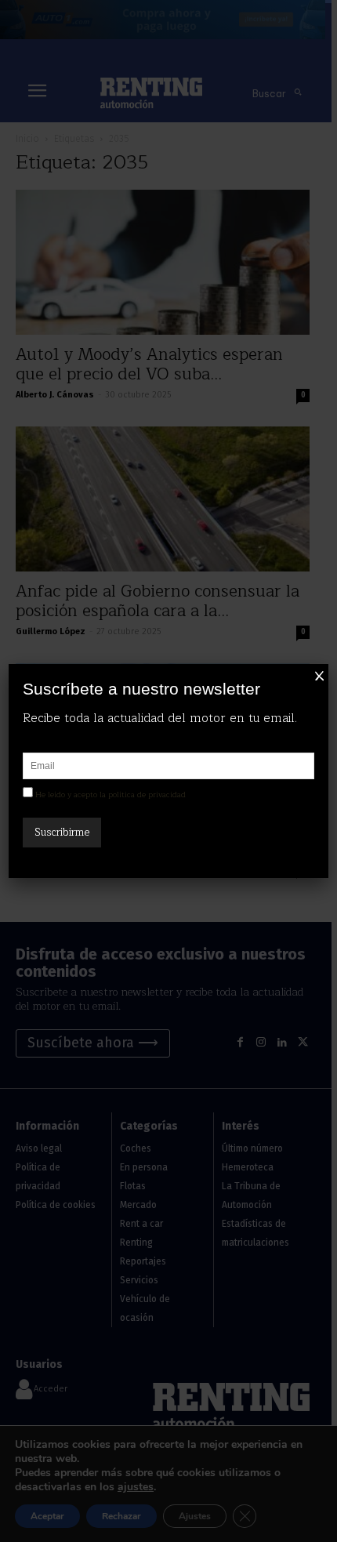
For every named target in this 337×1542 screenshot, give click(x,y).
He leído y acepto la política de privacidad (110, 794)
